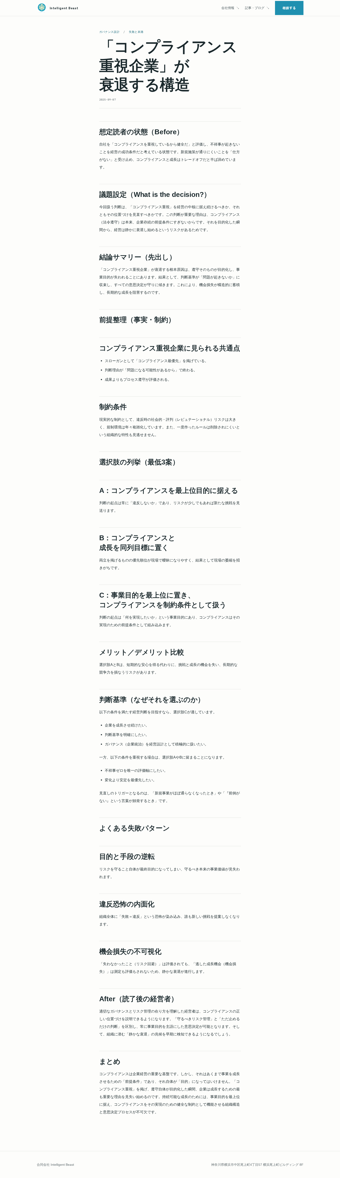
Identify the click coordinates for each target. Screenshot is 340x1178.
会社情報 (227, 8)
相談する (289, 8)
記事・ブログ (254, 8)
